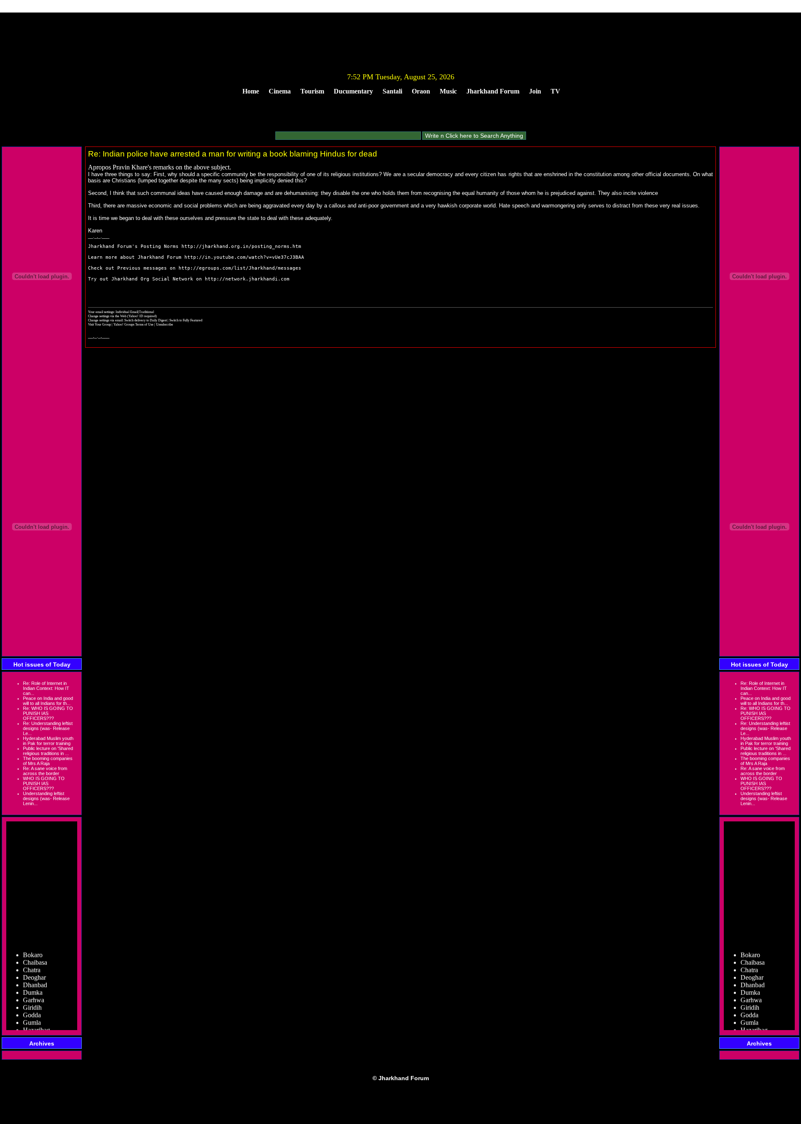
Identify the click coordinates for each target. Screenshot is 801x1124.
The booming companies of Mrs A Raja (48, 761)
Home (250, 91)
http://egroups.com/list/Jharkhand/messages (240, 268)
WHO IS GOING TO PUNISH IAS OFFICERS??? (44, 783)
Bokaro (33, 949)
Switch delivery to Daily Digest (145, 320)
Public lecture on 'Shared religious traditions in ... (48, 751)
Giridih (32, 1001)
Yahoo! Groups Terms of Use (133, 324)
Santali (392, 91)
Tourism (312, 91)
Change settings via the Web (107, 316)
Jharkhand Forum (492, 91)
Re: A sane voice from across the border (45, 771)
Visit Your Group (100, 324)
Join (535, 91)
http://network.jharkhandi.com (247, 279)
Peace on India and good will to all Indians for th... (48, 701)
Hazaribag (36, 1024)
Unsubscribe (164, 324)
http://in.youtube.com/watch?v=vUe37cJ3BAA (244, 257)
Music (448, 91)
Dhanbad (35, 979)
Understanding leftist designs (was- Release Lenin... (46, 798)
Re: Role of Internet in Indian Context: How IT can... (46, 688)
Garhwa (33, 994)
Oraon (421, 91)
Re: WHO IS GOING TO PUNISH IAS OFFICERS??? (48, 713)
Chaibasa (35, 956)
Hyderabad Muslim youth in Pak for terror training (48, 741)
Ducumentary (353, 91)
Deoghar (34, 971)
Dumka (33, 986)
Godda (32, 1009)
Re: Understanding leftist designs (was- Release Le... (48, 728)
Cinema (280, 91)
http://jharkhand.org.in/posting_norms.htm (241, 246)
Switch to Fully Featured (185, 320)
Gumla (32, 1016)
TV (555, 91)
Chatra (31, 964)
